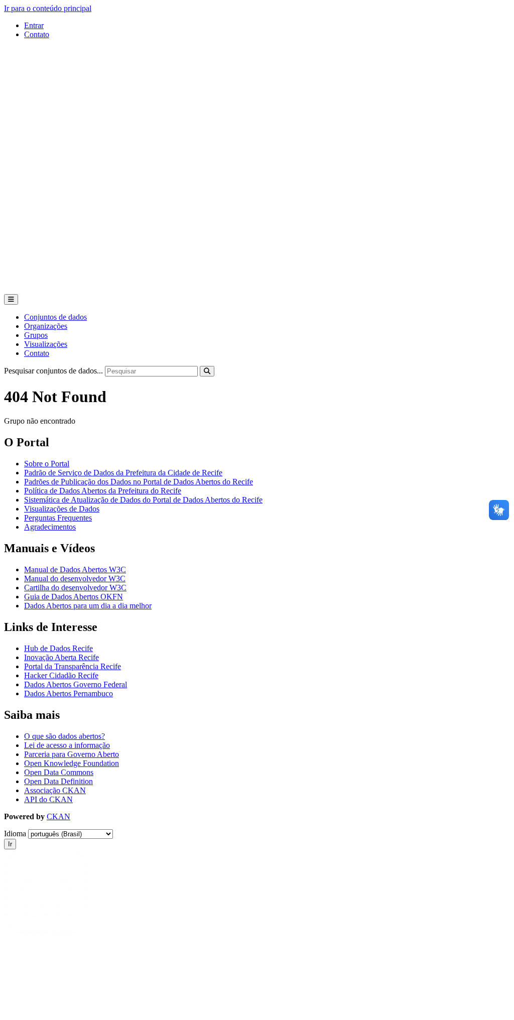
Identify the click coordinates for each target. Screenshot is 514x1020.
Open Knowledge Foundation (71, 763)
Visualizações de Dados (61, 508)
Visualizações (45, 344)
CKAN (58, 816)
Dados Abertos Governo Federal (75, 684)
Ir (10, 844)
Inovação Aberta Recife (61, 657)
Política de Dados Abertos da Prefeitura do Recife (102, 490)
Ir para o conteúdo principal (47, 8)
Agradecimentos (50, 527)
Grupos (36, 335)
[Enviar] (207, 371)
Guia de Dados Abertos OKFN (73, 596)
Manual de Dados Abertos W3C (75, 569)
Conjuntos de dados (55, 317)
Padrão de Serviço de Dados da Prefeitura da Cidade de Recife (123, 472)
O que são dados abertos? (64, 736)
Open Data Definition (58, 781)
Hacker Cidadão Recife (61, 675)
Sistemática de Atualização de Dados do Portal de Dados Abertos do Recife (143, 499)
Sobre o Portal (46, 463)
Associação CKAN (55, 790)
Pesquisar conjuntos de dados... (53, 370)
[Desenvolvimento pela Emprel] (129, 1011)
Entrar (34, 25)
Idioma (15, 833)
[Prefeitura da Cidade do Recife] (46, 932)
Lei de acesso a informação (67, 745)
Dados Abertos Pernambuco (68, 693)
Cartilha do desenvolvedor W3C (75, 587)
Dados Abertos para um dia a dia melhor (88, 605)
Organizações (45, 326)
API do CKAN (48, 799)
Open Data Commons (58, 772)
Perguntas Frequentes (58, 518)
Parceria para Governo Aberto (71, 754)
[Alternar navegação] (11, 299)
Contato (36, 34)
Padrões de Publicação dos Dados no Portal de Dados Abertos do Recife (138, 481)
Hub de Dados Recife (58, 648)
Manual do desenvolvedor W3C (74, 578)
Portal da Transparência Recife (72, 666)
